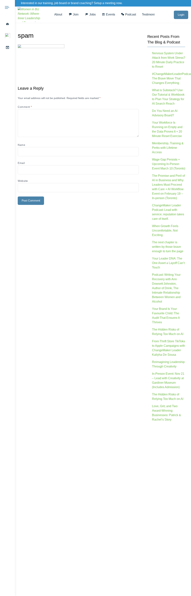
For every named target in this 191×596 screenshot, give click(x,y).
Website (23, 180)
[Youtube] (189, 3)
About (58, 14)
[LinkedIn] (185, 3)
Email (21, 162)
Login (181, 14)
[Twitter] (180, 3)
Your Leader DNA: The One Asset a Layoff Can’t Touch (168, 263)
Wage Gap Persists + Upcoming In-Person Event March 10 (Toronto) (168, 164)
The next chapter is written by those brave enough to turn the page (167, 247)
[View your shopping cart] (167, 14)
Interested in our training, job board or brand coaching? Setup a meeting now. (71, 3)
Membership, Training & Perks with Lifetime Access (168, 148)
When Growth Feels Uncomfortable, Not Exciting (165, 230)
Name (21, 144)
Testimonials (150, 14)
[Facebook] (176, 3)
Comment (25, 106)
